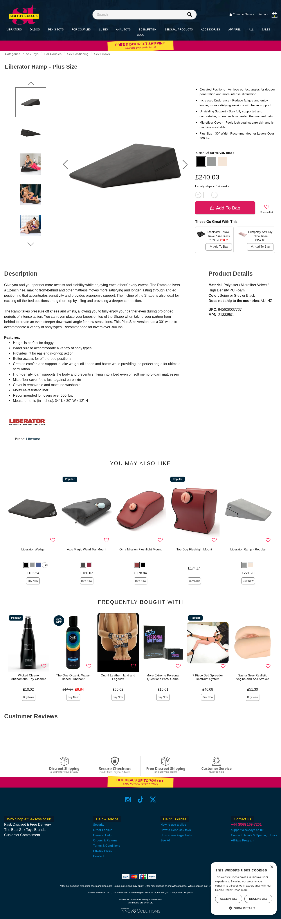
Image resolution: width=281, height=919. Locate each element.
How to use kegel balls (176, 835)
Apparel (234, 29)
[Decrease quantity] (198, 195)
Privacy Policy (102, 851)
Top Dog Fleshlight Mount (194, 549)
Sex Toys (32, 54)
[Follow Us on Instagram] (128, 799)
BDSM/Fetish (147, 29)
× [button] (271, 867)
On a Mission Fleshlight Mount (140, 549)
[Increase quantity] (214, 195)
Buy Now (32, 580)
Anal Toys (123, 29)
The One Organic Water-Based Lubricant (73, 677)
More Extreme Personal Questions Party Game (162, 677)
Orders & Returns (105, 840)
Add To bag (228, 208)
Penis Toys (56, 29)
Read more (241, 890)
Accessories (210, 29)
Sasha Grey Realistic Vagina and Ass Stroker (252, 677)
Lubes (103, 29)
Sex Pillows (102, 54)
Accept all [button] (229, 898)
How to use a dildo (173, 825)
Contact (98, 856)
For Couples (81, 29)
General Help (102, 835)
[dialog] (244, 888)
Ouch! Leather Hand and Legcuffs (118, 677)
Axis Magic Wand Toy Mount (86, 549)
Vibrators (14, 29)
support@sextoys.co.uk (247, 830)
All (251, 29)
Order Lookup (102, 830)
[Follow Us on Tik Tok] (140, 799)
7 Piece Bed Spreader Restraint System (208, 677)
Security (98, 825)
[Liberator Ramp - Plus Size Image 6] (125, 164)
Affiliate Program (242, 840)
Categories (12, 54)
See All (165, 840)
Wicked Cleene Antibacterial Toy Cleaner (28, 677)
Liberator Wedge (33, 549)
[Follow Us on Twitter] (153, 799)
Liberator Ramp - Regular (248, 549)
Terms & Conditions (106, 846)
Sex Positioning (77, 54)
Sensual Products (179, 29)
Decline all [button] (258, 898)
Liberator (33, 439)
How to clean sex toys (175, 830)
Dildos (35, 29)
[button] (65, 164)
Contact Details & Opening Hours (254, 835)
